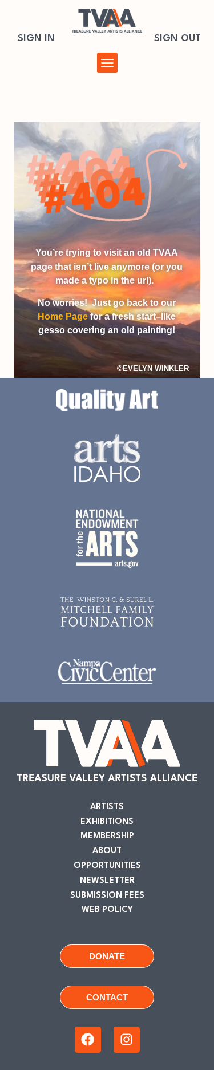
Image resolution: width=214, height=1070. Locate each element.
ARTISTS (107, 807)
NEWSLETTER (107, 881)
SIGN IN (36, 38)
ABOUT (107, 851)
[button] (107, 63)
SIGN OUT (177, 38)
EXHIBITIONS (107, 822)
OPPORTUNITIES (107, 866)
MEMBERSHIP (107, 836)
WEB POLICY (107, 910)
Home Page (63, 316)
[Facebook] (88, 1040)
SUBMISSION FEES (107, 895)
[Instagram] (127, 1040)
